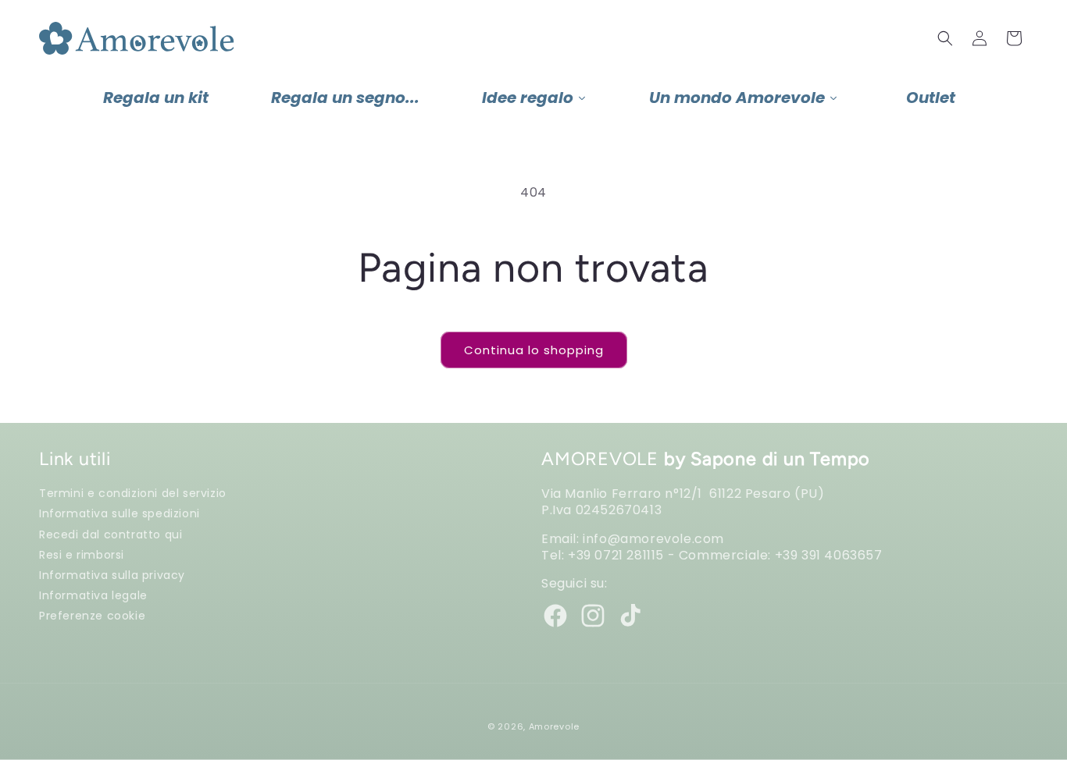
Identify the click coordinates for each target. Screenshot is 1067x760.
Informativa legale (93, 595)
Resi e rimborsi (81, 554)
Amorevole (554, 726)
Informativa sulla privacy (112, 574)
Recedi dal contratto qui (110, 534)
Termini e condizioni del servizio (133, 493)
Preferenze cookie (92, 615)
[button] (945, 38)
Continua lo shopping (534, 350)
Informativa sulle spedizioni (119, 513)
